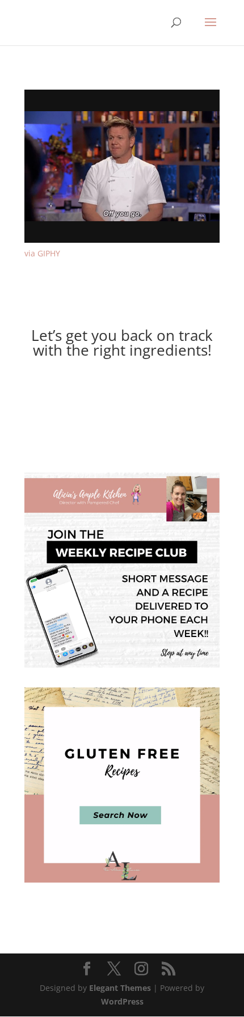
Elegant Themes (120, 987)
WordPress (122, 1000)
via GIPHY (42, 253)
